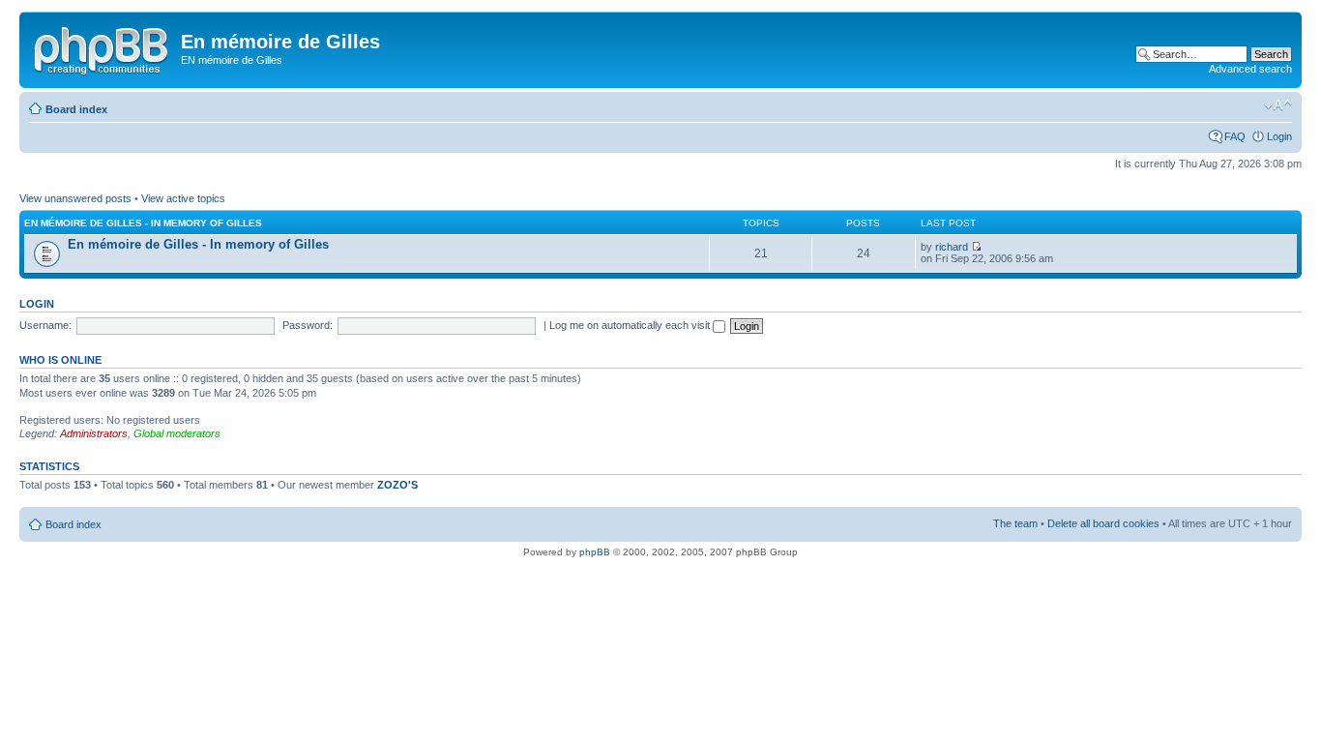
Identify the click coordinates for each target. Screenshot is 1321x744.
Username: (45, 325)
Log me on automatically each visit (631, 325)
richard (951, 247)
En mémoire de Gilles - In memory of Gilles (143, 223)
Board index (76, 109)
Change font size (1278, 105)
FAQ (1235, 136)
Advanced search (1250, 68)
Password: (307, 325)
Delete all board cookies (1103, 523)
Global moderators (176, 433)
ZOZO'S (397, 485)
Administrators (94, 433)
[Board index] (102, 47)
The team (1015, 523)
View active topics (183, 198)
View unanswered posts (75, 198)
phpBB (594, 552)
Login (1279, 136)
